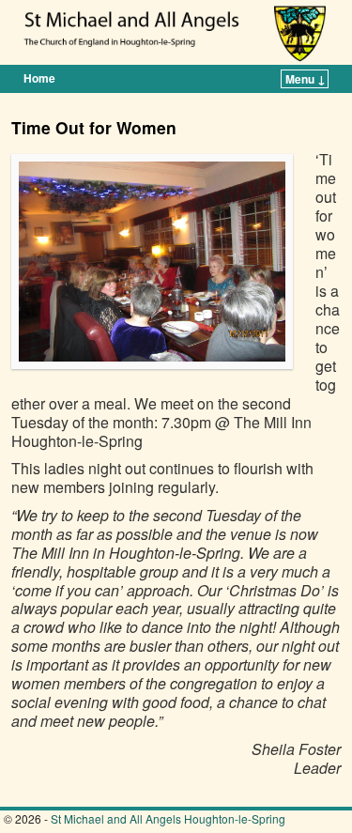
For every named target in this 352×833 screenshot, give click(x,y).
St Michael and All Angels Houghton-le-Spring (168, 818)
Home (39, 77)
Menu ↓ (305, 78)
